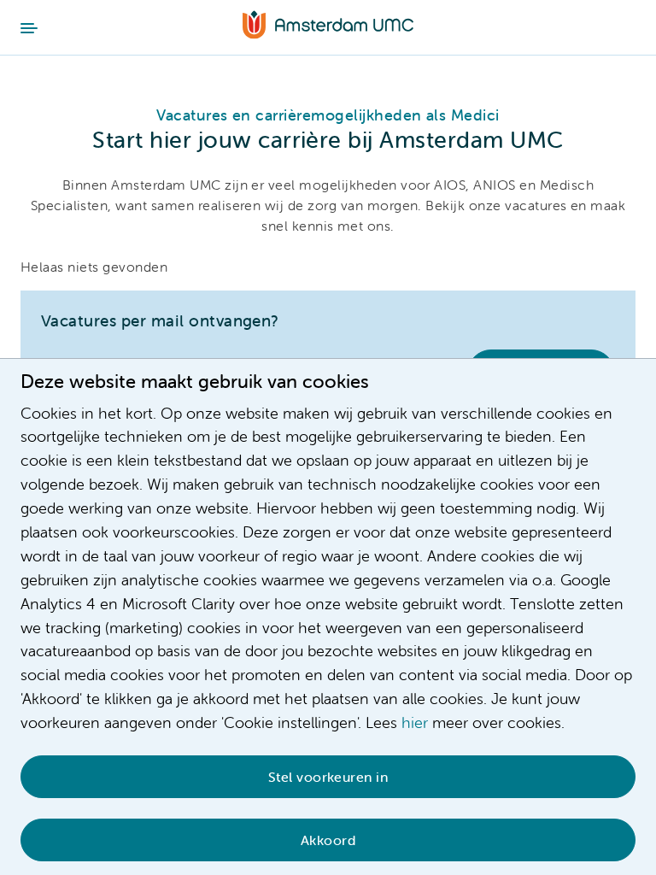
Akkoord (328, 840)
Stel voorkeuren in (328, 776)
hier (414, 722)
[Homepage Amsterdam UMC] (328, 27)
